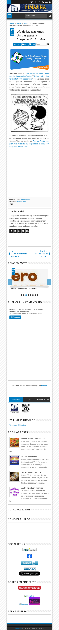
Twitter (31, 2)
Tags (29, 399)
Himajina (18, 628)
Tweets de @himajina (17, 425)
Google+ (39, 2)
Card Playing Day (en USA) (31, 472)
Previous (49, 282)
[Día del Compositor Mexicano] (29, 277)
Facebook (35, 2)
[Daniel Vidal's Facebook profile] (29, 558)
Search (49, 16)
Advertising (15, 399)
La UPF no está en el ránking (32, 488)
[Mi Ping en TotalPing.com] (34, 604)
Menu (9, 2)
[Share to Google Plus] (18, 284)
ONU (25, 201)
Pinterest (50, 2)
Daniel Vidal (25, 199)
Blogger (44, 386)
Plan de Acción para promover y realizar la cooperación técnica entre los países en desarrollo (29, 144)
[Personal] (23, 604)
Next (10, 282)
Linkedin (46, 2)
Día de (19, 201)
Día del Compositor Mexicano (23, 288)
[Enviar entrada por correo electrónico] (11, 205)
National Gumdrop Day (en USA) (33, 438)
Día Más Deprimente (29, 457)
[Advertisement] (33, 241)
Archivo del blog (43, 399)
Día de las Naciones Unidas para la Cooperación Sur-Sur (31, 35)
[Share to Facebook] (12, 284)
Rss (43, 2)
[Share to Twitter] (15, 284)
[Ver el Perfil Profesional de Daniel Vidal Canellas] (29, 570)
